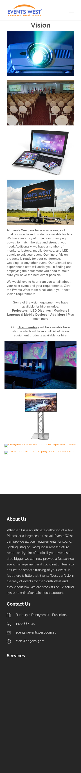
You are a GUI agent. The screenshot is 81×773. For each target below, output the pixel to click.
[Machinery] (16, 741)
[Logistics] (61, 741)
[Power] (38, 718)
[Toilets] (38, 741)
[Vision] (61, 696)
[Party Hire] (16, 718)
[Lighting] (38, 673)
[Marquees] (61, 673)
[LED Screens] (38, 696)
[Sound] (16, 673)
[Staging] (16, 696)
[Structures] (61, 718)
